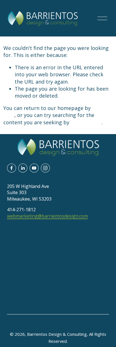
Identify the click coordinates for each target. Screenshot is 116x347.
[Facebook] (11, 168)
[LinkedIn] (22, 168)
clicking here (86, 122)
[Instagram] (45, 168)
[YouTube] (34, 168)
